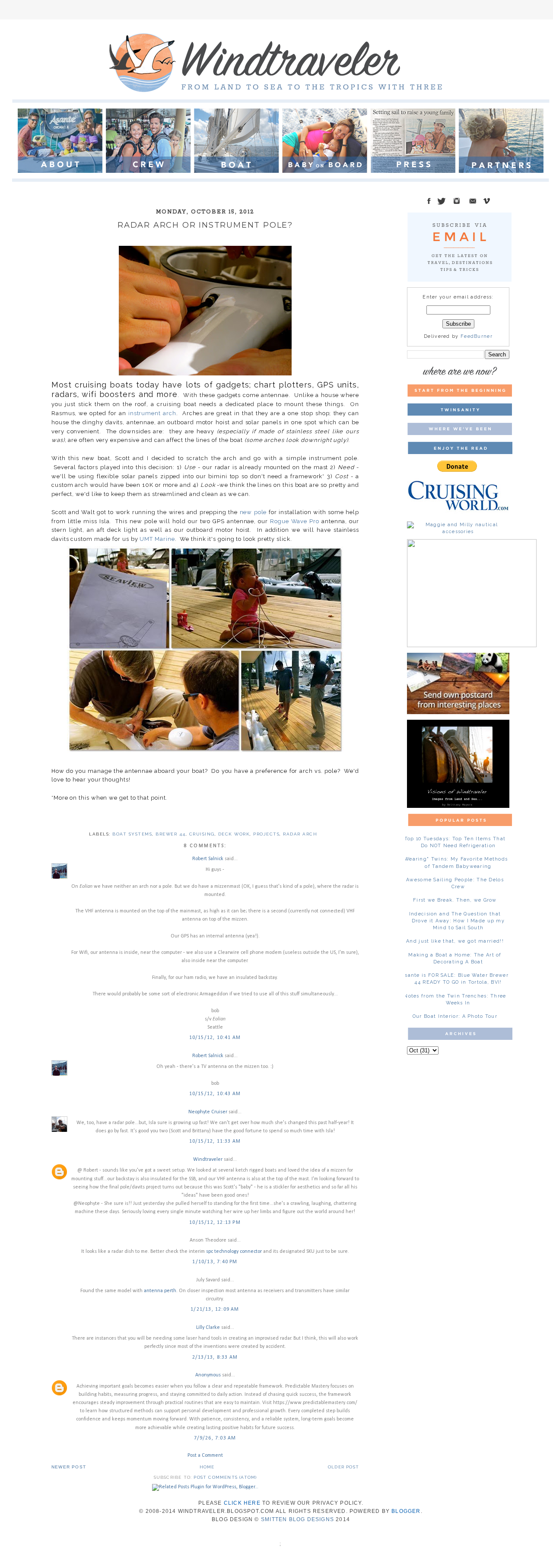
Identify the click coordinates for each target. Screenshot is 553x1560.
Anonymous (208, 1375)
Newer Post (68, 1467)
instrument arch (152, 413)
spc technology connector (234, 1251)
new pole (253, 512)
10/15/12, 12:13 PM (215, 1222)
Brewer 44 (171, 834)
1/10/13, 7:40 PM (214, 1262)
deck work (234, 834)
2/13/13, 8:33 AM (215, 1357)
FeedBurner (477, 336)
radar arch (300, 834)
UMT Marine (157, 539)
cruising (202, 834)
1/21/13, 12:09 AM (215, 1309)
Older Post (343, 1467)
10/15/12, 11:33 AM (215, 1141)
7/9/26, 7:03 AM (215, 1438)
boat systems (132, 834)
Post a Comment (205, 1455)
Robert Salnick (207, 858)
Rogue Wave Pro (294, 521)
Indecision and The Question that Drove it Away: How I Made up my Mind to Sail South (457, 921)
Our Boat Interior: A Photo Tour (455, 1016)
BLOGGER (405, 1511)
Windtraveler (207, 1159)
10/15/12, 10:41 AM (215, 1037)
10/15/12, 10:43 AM (215, 1093)
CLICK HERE (242, 1503)
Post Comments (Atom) (225, 1477)
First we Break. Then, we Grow (455, 900)
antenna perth (160, 1290)
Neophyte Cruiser (207, 1112)
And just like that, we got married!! (455, 941)
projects (266, 834)
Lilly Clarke (208, 1327)
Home (207, 1467)
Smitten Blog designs (297, 1519)
